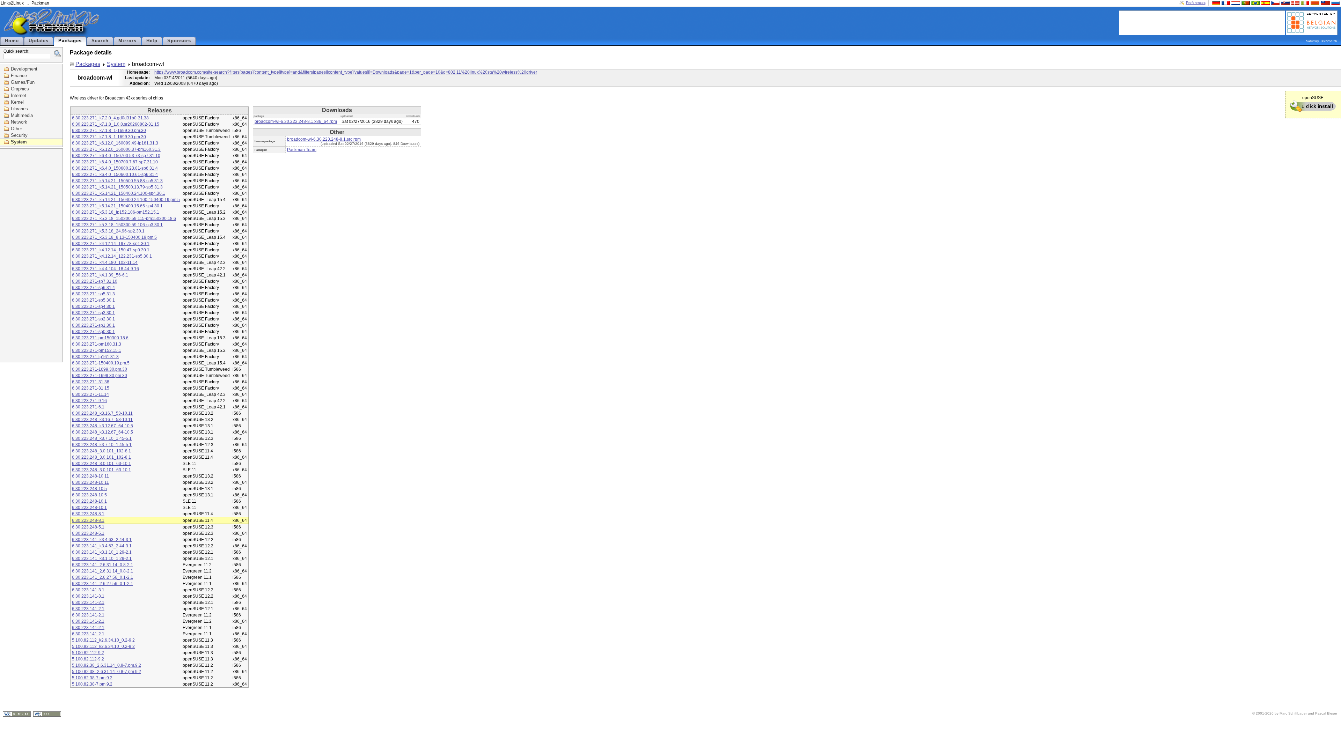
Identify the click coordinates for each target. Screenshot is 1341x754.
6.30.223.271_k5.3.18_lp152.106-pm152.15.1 (115, 212)
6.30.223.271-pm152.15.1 (96, 350)
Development (24, 69)
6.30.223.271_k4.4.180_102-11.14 (105, 262)
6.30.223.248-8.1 (88, 513)
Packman (40, 3)
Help (151, 40)
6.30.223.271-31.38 (90, 381)
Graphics (20, 88)
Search (100, 40)
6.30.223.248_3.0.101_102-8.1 (101, 451)
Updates (39, 40)
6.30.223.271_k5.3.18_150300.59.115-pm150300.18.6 (124, 218)
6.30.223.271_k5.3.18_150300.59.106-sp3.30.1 (117, 224)
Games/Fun (23, 82)
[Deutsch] (1215, 3)
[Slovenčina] (1284, 3)
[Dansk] (1294, 3)
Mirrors (127, 40)
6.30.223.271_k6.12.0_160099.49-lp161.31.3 (115, 143)
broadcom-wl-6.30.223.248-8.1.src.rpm (324, 139)
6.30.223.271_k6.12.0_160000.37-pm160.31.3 (116, 149)
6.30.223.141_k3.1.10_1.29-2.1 (102, 552)
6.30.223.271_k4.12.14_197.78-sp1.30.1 (110, 243)
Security (19, 135)
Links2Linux (12, 3)
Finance (19, 75)
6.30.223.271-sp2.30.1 (93, 319)
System (19, 142)
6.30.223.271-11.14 (90, 394)
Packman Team (301, 149)
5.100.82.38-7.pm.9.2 (92, 677)
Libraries (19, 108)
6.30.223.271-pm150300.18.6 (100, 337)
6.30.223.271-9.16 (89, 400)
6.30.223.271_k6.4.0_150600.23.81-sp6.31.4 (115, 168)
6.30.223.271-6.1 (88, 407)
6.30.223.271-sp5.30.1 (93, 300)
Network (19, 122)
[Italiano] (1304, 3)
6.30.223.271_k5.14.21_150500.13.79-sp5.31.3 (117, 187)
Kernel (17, 102)
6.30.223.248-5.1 (88, 527)
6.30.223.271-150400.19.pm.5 (101, 363)
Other (16, 128)
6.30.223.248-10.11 (90, 476)
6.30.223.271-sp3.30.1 (93, 312)
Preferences (1196, 3)
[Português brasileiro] (1255, 3)
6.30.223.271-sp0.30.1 (93, 331)
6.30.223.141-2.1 (88, 602)
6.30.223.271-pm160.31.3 (96, 344)
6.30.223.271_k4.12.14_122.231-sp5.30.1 (112, 256)
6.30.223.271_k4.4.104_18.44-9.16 (105, 268)
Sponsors (179, 40)
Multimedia (22, 115)
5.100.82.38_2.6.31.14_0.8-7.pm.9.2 (106, 665)
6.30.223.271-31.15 (90, 388)
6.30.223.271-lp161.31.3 (95, 356)
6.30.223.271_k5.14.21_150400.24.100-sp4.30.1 (118, 193)
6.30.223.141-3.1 (88, 589)
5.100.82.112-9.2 (88, 652)
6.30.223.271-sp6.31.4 (93, 287)
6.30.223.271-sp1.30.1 (93, 325)
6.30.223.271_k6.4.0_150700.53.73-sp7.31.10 (116, 155)
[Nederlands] (1235, 3)
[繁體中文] (1324, 3)
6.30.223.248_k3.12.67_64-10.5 (102, 425)
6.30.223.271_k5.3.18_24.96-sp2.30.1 (108, 231)
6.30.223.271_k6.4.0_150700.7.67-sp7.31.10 (115, 162)
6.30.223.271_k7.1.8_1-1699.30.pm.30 (109, 130)
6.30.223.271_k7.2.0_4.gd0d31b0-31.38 (110, 118)
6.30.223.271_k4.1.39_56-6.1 (100, 275)
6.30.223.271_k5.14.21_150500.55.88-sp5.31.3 (117, 180)
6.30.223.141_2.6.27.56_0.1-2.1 (102, 577)
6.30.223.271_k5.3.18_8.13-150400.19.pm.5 (114, 237)
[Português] (1245, 3)
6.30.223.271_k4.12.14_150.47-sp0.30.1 (110, 249)
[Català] (1314, 3)
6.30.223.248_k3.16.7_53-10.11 (102, 413)
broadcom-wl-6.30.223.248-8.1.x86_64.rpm (296, 121)
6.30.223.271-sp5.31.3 (93, 293)
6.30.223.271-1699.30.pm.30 (99, 369)
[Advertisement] (1202, 22)
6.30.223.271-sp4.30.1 (93, 306)
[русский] (1335, 3)
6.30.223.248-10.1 (89, 501)
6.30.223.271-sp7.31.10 (94, 281)
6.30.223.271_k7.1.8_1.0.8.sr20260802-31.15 (115, 124)
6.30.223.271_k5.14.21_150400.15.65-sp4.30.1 (117, 206)
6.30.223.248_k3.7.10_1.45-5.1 (102, 438)
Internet (18, 95)
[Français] (1225, 3)
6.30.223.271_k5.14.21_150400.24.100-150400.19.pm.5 (126, 199)
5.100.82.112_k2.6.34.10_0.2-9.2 (103, 640)
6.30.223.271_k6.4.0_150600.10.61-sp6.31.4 (115, 174)
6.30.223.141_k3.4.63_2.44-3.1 (102, 539)
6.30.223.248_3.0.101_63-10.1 (101, 463)
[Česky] (1275, 3)
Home (12, 40)
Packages (70, 40)
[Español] (1264, 3)
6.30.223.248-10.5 (89, 488)
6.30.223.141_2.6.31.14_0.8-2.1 (102, 564)
